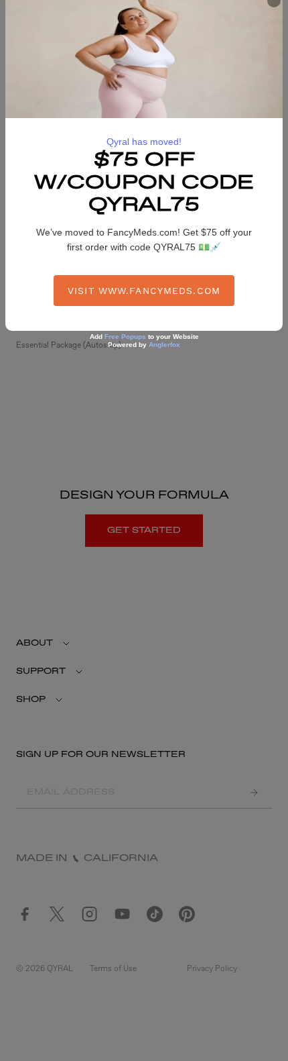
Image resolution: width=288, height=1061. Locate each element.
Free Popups (125, 336)
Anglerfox (164, 344)
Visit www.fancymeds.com (144, 290)
